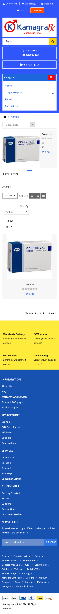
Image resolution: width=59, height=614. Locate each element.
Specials (6, 437)
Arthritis (15, 117)
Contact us (11, 106)
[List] (37, 196)
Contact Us (8, 457)
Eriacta (5, 556)
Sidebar (11, 196)
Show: (10, 220)
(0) (43, 147)
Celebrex (47, 134)
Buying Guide (9, 509)
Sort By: (24, 206)
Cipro (17, 582)
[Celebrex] (21, 149)
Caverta (39, 556)
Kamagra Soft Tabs (12, 577)
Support (6, 468)
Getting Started (11, 493)
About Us (10, 99)
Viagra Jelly (41, 564)
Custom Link (9, 443)
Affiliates (7, 432)
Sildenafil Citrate (24, 586)
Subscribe (51, 542)
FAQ (4, 391)
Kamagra (27, 573)
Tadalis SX (32, 569)
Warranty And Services (14, 396)
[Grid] (32, 196)
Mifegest (42, 582)
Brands (6, 421)
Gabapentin (29, 560)
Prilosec (6, 582)
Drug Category (13, 92)
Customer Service (11, 478)
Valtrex (18, 569)
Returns (6, 462)
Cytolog (6, 569)
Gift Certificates (11, 427)
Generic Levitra (22, 556)
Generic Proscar (10, 560)
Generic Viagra (10, 573)
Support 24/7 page (12, 402)
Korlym (28, 582)
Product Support (11, 407)
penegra (6, 586)
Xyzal (27, 564)
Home (8, 85)
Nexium (43, 577)
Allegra (30, 577)
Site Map (7, 473)
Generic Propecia (11, 564)
